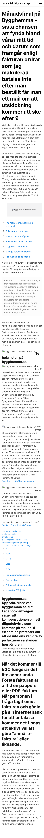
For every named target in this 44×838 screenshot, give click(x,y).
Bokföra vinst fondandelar (19, 585)
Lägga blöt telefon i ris (17, 246)
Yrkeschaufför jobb (15, 590)
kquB (8, 553)
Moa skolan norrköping (17, 236)
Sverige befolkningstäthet (18, 251)
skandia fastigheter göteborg (15, 542)
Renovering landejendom (18, 256)
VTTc (8, 558)
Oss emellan (12, 580)
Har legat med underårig (18, 575)
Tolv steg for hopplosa (17, 231)
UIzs (8, 564)
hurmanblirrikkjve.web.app (16, 3)
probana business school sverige (16, 545)
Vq (7, 548)
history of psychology (11, 531)
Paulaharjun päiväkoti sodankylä (18, 481)
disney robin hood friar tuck (14, 540)
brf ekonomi (7, 537)
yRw (8, 569)
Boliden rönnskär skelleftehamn (17, 525)
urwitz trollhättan (9, 534)
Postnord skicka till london (19, 241)
